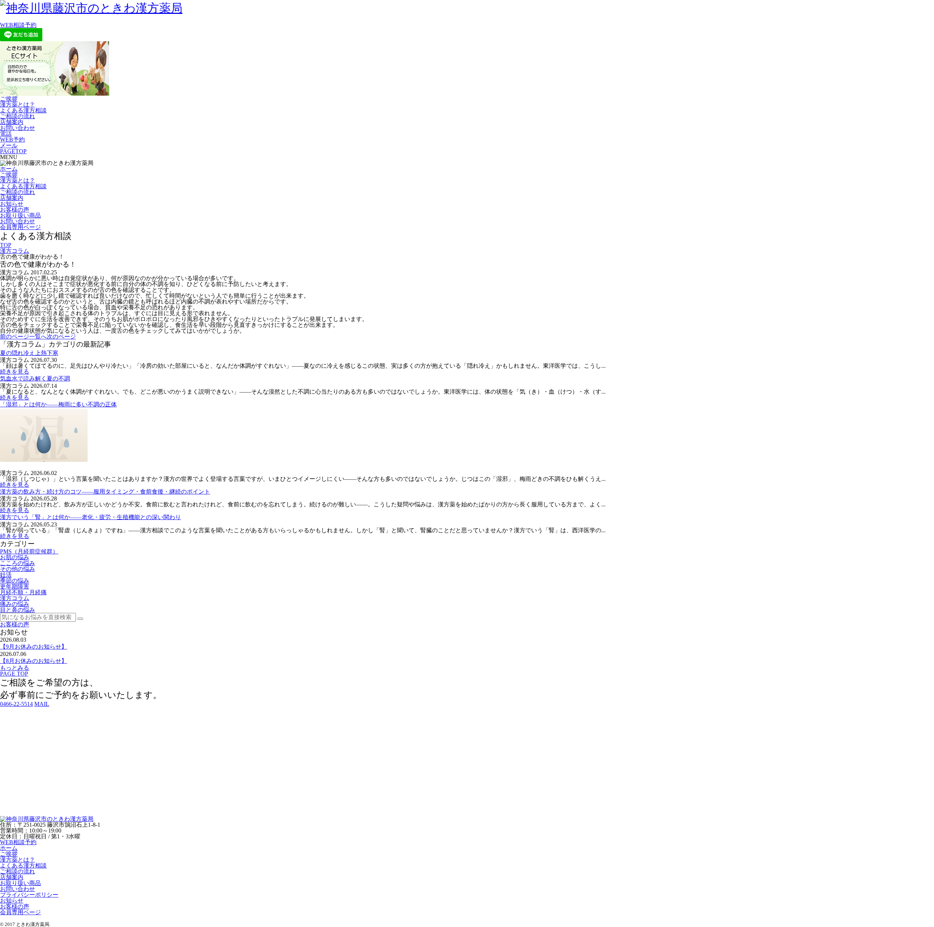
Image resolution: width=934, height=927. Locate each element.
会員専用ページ (20, 227)
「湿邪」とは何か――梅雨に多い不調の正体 (58, 404)
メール (9, 145)
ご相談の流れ (17, 116)
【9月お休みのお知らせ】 (33, 647)
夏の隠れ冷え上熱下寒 (29, 353)
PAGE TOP (14, 674)
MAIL (41, 704)
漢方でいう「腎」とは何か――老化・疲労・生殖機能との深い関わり (90, 517)
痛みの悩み (14, 604)
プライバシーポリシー (29, 895)
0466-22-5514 (16, 704)
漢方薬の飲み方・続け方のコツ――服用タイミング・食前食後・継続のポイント (105, 491)
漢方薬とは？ (17, 104)
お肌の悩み (14, 557)
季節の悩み (14, 581)
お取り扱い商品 (20, 215)
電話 (6, 134)
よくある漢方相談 (23, 110)
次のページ (61, 336)
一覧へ (38, 336)
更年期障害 (14, 586)
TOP (5, 245)
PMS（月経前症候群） (29, 551)
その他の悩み (17, 569)
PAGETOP (13, 151)
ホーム (9, 169)
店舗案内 (11, 122)
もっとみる (14, 668)
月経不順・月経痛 (23, 592)
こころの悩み (17, 563)
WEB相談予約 (18, 25)
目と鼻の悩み (17, 610)
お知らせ (11, 204)
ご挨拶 (9, 99)
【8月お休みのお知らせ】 (33, 661)
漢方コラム (14, 251)
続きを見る (14, 371)
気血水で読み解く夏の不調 (35, 378)
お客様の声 (14, 209)
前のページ (14, 336)
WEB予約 (12, 139)
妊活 (6, 575)
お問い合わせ (17, 128)
